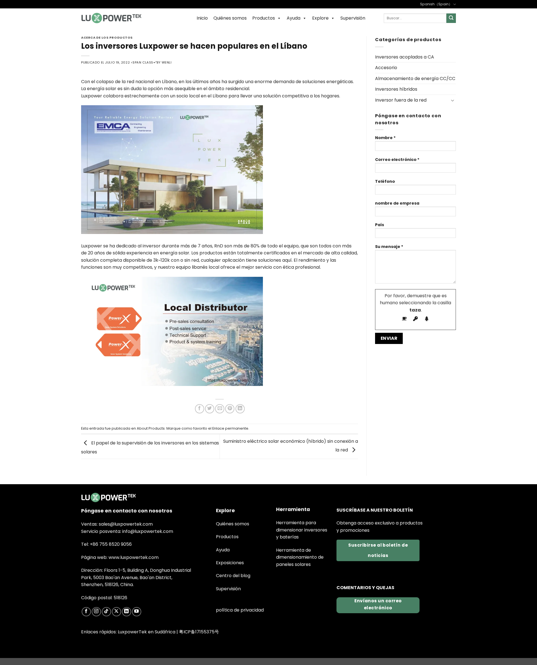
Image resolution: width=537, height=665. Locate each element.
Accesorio (386, 67)
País (379, 225)
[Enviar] (451, 18)
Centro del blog (233, 575)
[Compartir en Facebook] (199, 408)
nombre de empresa (397, 203)
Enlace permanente (230, 428)
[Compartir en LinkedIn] (240, 408)
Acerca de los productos (107, 37)
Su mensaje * (389, 246)
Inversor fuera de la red (401, 100)
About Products (151, 428)
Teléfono (385, 181)
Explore (320, 18)
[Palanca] (452, 100)
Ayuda (293, 18)
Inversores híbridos (396, 89)
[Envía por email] (219, 408)
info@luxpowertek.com (147, 531)
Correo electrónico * (397, 159)
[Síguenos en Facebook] (86, 611)
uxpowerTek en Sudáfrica (147, 632)
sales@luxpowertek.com (126, 524)
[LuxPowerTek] (111, 18)
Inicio (202, 18)
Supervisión (352, 18)
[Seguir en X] (116, 611)
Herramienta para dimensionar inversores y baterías (301, 529)
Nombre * (385, 138)
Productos (263, 18)
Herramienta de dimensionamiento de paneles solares (300, 557)
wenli (167, 62)
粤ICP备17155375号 (199, 632)
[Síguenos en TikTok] (106, 611)
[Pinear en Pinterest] (229, 408)
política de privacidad (240, 610)
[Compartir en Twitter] (209, 408)
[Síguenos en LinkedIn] (126, 611)
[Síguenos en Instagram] (96, 611)
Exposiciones (230, 562)
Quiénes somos (230, 18)
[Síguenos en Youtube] (136, 611)
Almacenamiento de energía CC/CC (415, 78)
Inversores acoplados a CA (404, 57)
